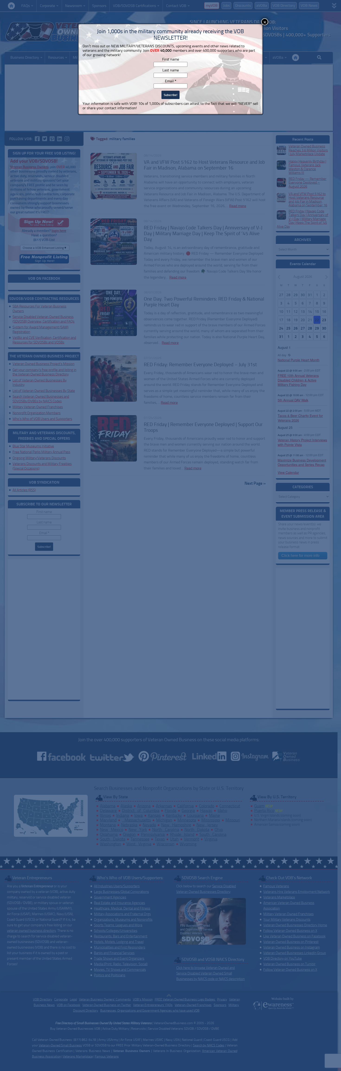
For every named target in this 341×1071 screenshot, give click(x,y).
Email (170, 81)
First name (170, 59)
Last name (170, 70)
